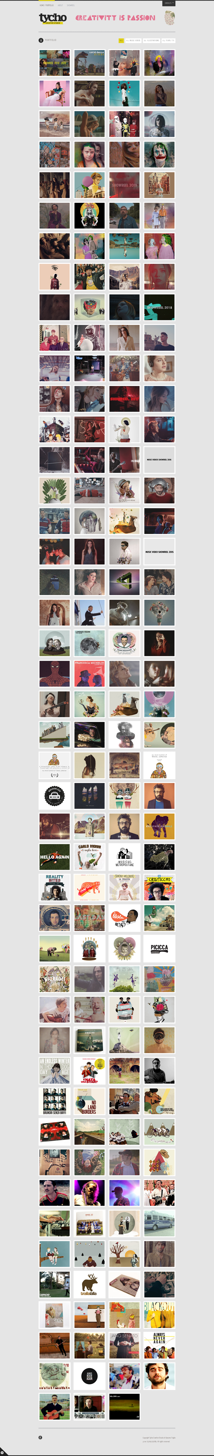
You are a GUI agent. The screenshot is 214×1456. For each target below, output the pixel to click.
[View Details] (124, 1101)
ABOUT (60, 5)
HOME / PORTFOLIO (47, 5)
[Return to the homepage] (108, 18)
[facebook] (41, 1437)
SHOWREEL (71, 5)
